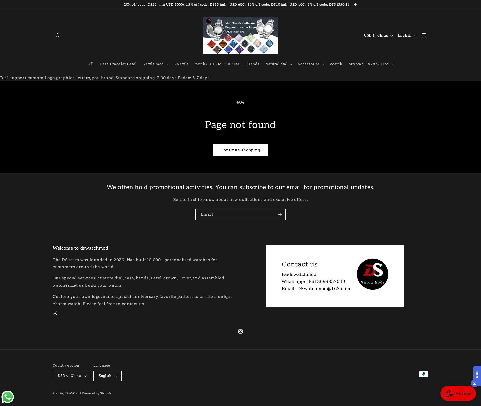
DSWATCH (72, 393)
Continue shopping (240, 150)
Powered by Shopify (97, 393)
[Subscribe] (279, 214)
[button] (58, 35)
